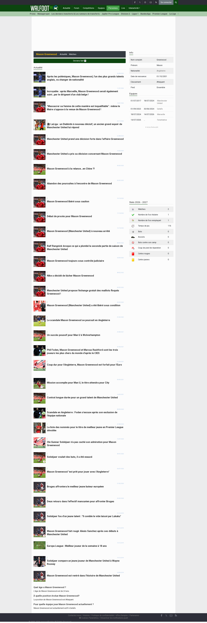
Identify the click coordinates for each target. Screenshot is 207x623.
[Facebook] (134, 2)
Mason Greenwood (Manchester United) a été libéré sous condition (83, 305)
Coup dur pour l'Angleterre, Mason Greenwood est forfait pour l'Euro (84, 364)
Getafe (160, 109)
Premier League (159, 14)
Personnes (113, 8)
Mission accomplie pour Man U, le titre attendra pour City (78, 382)
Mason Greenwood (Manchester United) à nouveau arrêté (78, 231)
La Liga (172, 14)
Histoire (86, 615)
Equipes (101, 8)
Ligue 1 (135, 14)
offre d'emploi (122, 615)
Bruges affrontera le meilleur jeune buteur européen (75, 486)
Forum (76, 8)
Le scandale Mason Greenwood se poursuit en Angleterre (78, 320)
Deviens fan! (79, 61)
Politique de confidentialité (102, 615)
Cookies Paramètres (90, 618)
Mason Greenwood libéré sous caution (68, 201)
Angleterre (161, 71)
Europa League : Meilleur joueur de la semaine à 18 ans (77, 545)
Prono (32, 14)
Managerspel (43, 14)
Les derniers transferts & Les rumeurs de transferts (76, 14)
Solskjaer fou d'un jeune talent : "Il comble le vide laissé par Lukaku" (84, 516)
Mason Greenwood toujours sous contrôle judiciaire (75, 260)
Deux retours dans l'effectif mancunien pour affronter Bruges (80, 501)
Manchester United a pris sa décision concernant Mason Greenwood (84, 153)
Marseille (161, 114)
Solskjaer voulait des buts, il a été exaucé (69, 456)
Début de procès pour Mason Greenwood (69, 216)
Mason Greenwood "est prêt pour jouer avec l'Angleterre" (78, 471)
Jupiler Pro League (110, 14)
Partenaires (134, 615)
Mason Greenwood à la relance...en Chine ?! (71, 168)
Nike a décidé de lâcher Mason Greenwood (70, 275)
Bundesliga (145, 14)
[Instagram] (145, 2)
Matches (72, 54)
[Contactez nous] (150, 2)
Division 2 (125, 14)
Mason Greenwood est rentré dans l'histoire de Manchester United (83, 575)
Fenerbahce (162, 120)
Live (123, 8)
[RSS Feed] (156, 2)
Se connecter (166, 2)
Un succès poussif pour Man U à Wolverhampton (73, 335)
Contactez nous (74, 615)
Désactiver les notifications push (114, 618)
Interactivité (134, 8)
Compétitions (88, 8)
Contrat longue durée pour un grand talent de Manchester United (82, 397)
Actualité (66, 8)
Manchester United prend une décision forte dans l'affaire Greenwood (85, 139)
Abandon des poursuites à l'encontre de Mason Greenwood (79, 183)
